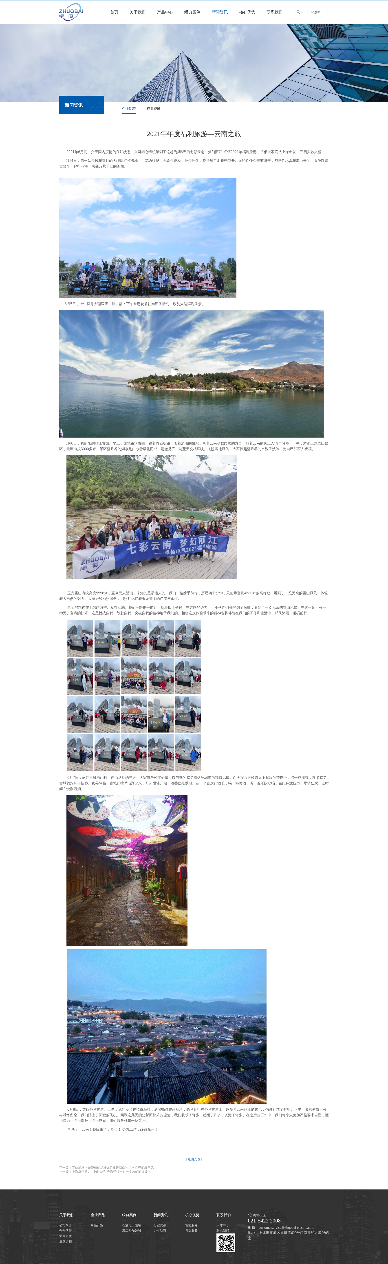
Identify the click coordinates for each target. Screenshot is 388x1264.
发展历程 (65, 1241)
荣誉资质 (65, 1236)
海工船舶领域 (131, 1230)
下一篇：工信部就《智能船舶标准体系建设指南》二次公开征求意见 (106, 1167)
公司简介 (65, 1225)
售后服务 (191, 1230)
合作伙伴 (65, 1230)
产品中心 (165, 12)
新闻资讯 (220, 12)
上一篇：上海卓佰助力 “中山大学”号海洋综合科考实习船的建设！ (105, 1172)
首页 (114, 12)
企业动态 (129, 108)
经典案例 (192, 12)
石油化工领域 (131, 1225)
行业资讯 (153, 108)
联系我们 (275, 12)
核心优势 (247, 12)
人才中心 (222, 1225)
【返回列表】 (194, 1159)
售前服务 (191, 1225)
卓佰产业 (97, 1225)
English (315, 12)
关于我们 (138, 12)
